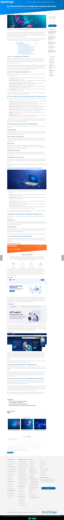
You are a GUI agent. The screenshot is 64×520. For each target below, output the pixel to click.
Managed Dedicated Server (12, 471)
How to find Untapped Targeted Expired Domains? (18, 401)
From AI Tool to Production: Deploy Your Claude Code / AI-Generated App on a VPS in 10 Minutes (14, 430)
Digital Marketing (52, 61)
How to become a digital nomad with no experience (34, 479)
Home (8, 8)
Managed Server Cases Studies (53, 67)
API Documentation (44, 461)
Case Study (20, 29)
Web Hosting (10, 483)
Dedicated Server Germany (23, 466)
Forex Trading (51, 63)
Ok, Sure (29, 518)
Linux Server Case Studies (52, 65)
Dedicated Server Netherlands (23, 461)
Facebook (32, 489)
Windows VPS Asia (11, 495)
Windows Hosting (11, 8)
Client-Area (31, 464)
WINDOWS (44, 2)
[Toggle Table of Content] (36, 43)
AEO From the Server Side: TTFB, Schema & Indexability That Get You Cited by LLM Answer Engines (27, 430)
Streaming (50, 72)
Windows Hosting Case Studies (19, 8)
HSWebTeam (10, 29)
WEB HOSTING (9, 512)
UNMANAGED (34, 2)
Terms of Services (43, 473)
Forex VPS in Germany (22, 503)
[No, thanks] (62, 517)
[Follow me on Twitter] (11, 413)
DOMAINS (48, 2)
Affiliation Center (32, 473)
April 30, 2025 (16, 29)
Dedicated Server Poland (22, 482)
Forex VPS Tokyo (21, 498)
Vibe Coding (51, 73)
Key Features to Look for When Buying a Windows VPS (27, 46)
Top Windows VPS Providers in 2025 (24, 51)
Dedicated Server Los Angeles (23, 464)
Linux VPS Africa (21, 493)
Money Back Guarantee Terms (45, 470)
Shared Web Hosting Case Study (52, 71)
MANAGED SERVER (20, 512)
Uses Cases (32, 475)
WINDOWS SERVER (27, 512)
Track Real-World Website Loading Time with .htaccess (34, 481)
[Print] (42, 29)
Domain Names (51, 62)
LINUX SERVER (14, 512)
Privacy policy (34, 518)
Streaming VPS (10, 477)
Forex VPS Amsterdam (22, 505)
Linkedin (32, 493)
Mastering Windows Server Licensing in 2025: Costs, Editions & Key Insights (22, 405)
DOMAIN (32, 512)
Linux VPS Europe (21, 488)
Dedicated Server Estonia (22, 474)
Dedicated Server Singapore (23, 477)
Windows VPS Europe (11, 492)
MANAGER (52, 2)
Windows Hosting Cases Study (27, 29)
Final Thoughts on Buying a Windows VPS (25, 52)
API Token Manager (44, 464)
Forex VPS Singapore (22, 500)
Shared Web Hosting (11, 461)
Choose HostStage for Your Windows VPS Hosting (26, 53)
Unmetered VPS (10, 464)
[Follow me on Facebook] (12, 413)
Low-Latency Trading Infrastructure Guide (51, 47)
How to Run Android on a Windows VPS (16, 402)
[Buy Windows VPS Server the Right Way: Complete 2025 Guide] (27, 21)
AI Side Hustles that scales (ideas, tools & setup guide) (34, 484)
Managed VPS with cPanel (12, 469)
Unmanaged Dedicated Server (12, 466)
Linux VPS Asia (21, 491)
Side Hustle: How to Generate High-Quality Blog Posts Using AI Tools (52, 51)
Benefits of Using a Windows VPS (23, 45)
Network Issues (32, 466)
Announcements (51, 58)
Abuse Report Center (44, 475)
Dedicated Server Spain (22, 469)
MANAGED (39, 2)
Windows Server (10, 488)
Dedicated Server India (22, 484)
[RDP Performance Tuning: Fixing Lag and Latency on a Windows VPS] (40, 424)
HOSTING (29, 2)
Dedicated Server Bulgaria (23, 479)
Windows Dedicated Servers (12, 474)
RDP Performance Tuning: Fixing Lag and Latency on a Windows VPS (40, 430)
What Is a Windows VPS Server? (23, 44)
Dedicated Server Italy (22, 471)
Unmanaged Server (11, 486)
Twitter (31, 491)
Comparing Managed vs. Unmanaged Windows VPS (26, 50)
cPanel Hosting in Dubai (22, 494)
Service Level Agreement (44, 468)
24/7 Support (32, 461)
